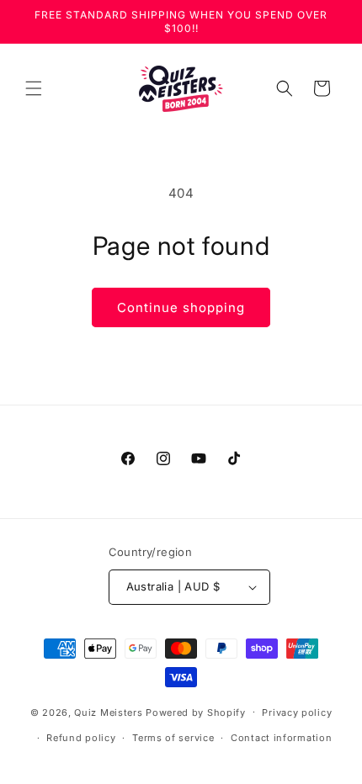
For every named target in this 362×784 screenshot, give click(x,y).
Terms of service (173, 738)
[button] (33, 88)
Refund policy (80, 738)
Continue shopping (181, 307)
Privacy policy (297, 712)
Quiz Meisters (108, 712)
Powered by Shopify (196, 712)
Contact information (281, 738)
